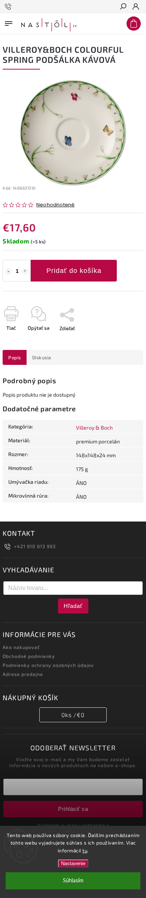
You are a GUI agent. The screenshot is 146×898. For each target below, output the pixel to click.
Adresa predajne (23, 674)
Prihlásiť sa (73, 809)
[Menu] (8, 22)
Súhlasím (73, 881)
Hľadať (73, 606)
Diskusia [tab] (41, 357)
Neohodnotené (55, 205)
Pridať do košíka (73, 270)
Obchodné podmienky (29, 656)
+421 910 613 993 (35, 546)
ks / (73, 714)
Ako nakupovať (21, 647)
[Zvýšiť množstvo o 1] (25, 271)
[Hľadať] (122, 7)
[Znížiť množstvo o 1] (8, 271)
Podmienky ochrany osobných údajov (48, 665)
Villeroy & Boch (94, 427)
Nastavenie (73, 863)
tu (84, 851)
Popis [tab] (14, 357)
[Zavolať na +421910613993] (9, 6)
